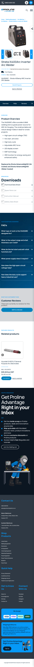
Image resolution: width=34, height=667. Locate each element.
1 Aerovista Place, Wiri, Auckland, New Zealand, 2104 (10, 525)
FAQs (15, 103)
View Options (6, 378)
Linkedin (21, 601)
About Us (3, 594)
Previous (2, 54)
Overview (6, 103)
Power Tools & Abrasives (7, 558)
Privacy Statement (5, 573)
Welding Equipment (6, 543)
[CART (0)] (31, 2)
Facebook (21, 594)
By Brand (3, 560)
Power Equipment (5, 555)
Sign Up (7, 648)
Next (31, 54)
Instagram (21, 599)
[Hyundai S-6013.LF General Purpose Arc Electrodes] (12, 350)
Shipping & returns (5, 578)
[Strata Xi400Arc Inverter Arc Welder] (17, 54)
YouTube (21, 596)
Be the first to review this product (19, 69)
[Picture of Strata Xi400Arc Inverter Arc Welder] (17, 35)
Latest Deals (4, 541)
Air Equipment (4, 548)
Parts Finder (4, 563)
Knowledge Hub (5, 596)
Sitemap (3, 599)
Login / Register (26, 2)
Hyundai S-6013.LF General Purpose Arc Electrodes (11, 362)
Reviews (24, 103)
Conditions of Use (5, 576)
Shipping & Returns (9, 634)
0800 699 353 (9, 3)
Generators (4, 546)
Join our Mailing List (10, 447)
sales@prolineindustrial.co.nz (8, 508)
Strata (3, 75)
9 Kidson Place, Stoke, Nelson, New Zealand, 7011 (9, 516)
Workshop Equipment (6, 553)
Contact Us (4, 601)
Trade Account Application (7, 580)
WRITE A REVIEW (17, 310)
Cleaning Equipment (6, 551)
